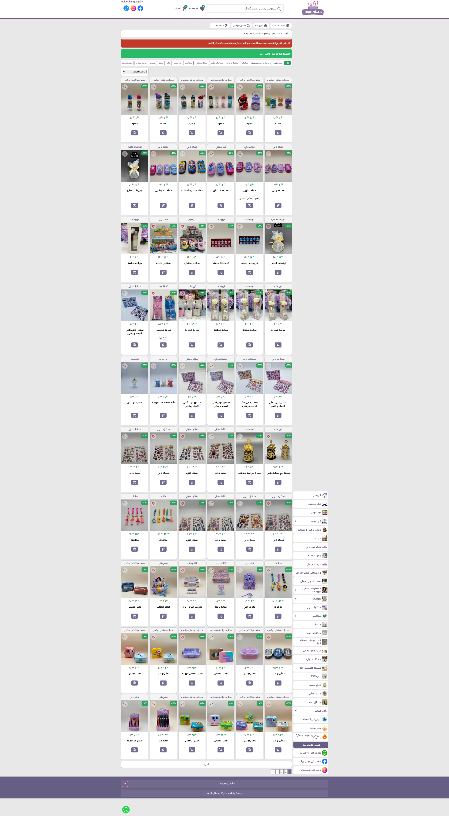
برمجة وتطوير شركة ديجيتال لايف (224, 793)
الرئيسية (285, 33)
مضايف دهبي (126, 63)
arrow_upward (125, 784)
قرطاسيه (188, 63)
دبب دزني (278, 63)
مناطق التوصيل (241, 25)
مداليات (244, 63)
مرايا (168, 63)
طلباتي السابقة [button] (281, 25)
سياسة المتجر (220, 25)
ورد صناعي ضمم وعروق (261, 63)
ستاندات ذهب (216, 63)
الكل (287, 63)
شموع (153, 63)
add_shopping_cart (278, 133)
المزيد (206, 764)
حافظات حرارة (232, 63)
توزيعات (177, 63)
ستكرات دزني (201, 63)
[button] (197, 9)
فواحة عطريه (141, 63)
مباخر (161, 63)
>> (273, 771)
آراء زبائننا (261, 25)
